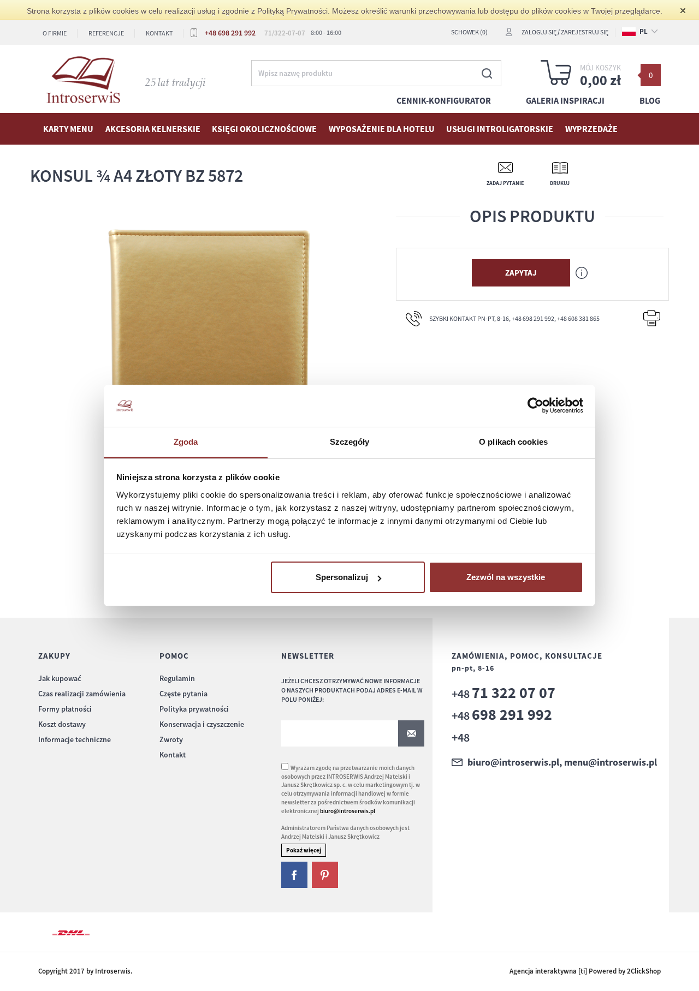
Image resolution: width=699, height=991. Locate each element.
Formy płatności (65, 709)
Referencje (106, 33)
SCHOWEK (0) (469, 32)
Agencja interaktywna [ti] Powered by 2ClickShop (585, 971)
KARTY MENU (68, 128)
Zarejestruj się (584, 32)
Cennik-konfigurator (443, 100)
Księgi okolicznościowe (264, 128)
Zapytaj (521, 272)
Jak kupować (59, 678)
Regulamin (177, 678)
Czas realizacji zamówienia (82, 694)
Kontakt (159, 33)
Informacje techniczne (74, 739)
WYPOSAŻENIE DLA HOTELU (382, 128)
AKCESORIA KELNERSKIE (152, 128)
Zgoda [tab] (186, 441)
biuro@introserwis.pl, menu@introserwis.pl (562, 762)
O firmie (55, 33)
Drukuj (560, 183)
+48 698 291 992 (230, 33)
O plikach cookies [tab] (513, 441)
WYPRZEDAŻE (591, 128)
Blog (649, 100)
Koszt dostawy (62, 724)
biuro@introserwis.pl (347, 811)
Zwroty (171, 739)
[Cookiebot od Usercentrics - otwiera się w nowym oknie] (535, 406)
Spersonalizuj (342, 577)
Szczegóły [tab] (350, 441)
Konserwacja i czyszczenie (201, 724)
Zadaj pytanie (505, 183)
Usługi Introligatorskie (499, 128)
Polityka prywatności (194, 709)
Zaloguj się (539, 32)
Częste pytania (183, 694)
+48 (503, 693)
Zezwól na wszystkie (505, 577)
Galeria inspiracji (565, 100)
